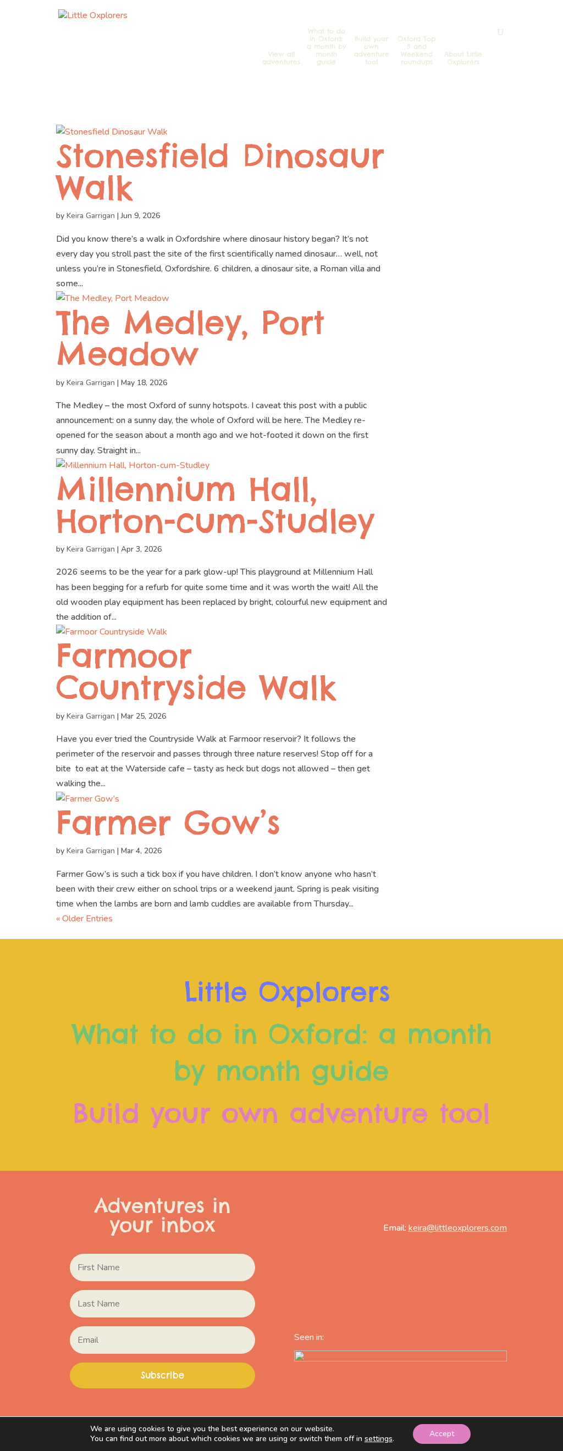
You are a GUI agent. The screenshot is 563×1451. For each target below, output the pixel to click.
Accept (441, 1433)
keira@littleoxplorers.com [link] (458, 1228)
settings (379, 1439)
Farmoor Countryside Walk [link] (196, 671)
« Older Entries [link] (84, 919)
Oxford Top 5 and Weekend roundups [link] (416, 50)
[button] (162, 1375)
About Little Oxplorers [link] (463, 58)
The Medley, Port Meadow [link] (190, 338)
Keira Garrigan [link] (91, 215)
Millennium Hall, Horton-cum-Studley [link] (215, 505)
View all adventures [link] (281, 58)
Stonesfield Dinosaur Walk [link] (220, 171)
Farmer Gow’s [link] (168, 822)
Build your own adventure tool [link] (371, 50)
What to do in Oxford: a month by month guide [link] (326, 46)
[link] (129, 46)
